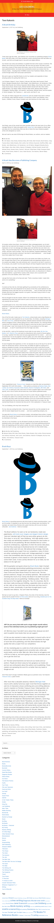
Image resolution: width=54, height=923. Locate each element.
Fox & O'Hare (10, 903)
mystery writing (20, 729)
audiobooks (25, 95)
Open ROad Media (30, 729)
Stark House (21, 731)
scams (5, 909)
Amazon (6, 727)
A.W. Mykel (7, 141)
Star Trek (38, 909)
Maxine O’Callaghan (34, 387)
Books (4, 763)
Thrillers (44, 731)
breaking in (48, 898)
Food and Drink (6, 789)
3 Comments (7, 439)
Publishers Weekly (41, 729)
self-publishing (13, 731)
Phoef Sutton (9, 151)
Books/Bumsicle (6, 766)
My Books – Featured (8, 825)
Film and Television (7, 787)
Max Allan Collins (15, 147)
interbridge (36, 920)
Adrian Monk (5, 898)
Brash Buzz (6, 446)
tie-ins (27, 912)
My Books (5, 823)
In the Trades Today (7, 800)
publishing (5, 731)
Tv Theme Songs (26, 915)
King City (4, 804)
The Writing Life (6, 868)
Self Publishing (14, 431)
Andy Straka (14, 141)
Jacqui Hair (30, 127)
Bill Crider (29, 141)
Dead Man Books (7, 772)
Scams (4, 840)
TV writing (34, 915)
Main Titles (5, 808)
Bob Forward (36, 141)
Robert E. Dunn (18, 151)
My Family (5, 827)
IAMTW (4, 797)
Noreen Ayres (14, 149)
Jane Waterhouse (12, 145)
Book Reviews (6, 761)
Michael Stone (6, 149)
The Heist (5, 853)
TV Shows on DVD (7, 880)
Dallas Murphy (14, 143)
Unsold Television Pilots (9, 882)
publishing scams (39, 906)
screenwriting (14, 909)
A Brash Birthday (8, 25)
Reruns (4, 838)
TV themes (20, 915)
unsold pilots (42, 915)
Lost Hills (48, 903)
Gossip (4, 793)
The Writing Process (7, 870)
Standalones (31, 909)
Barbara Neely (22, 141)
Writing (4, 887)
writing (46, 915)
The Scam (5, 863)
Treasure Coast (19, 437)
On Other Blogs (6, 831)
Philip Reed (33, 149)
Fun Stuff (4, 791)
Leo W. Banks (30, 145)
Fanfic (4, 783)
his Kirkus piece (23, 596)
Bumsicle (4, 768)
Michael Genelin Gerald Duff (40, 147)
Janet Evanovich (20, 903)
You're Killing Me (6, 889)
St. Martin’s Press (13, 333)
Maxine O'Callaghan (26, 147)
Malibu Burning (6, 810)
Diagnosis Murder (7, 774)
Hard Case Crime (37, 727)
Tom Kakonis (35, 151)
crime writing (28, 727)
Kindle (4, 729)
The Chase (5, 851)
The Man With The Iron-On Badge (11, 861)
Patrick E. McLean (24, 149)
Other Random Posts (8, 834)
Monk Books (5, 814)
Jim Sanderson (21, 145)
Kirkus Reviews (10, 729)
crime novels (20, 727)
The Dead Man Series (45, 909)
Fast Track (5, 785)
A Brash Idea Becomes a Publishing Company (19, 160)
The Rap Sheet (29, 731)
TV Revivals (5, 878)
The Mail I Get (6, 859)
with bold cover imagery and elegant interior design (30, 534)
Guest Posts (5, 795)
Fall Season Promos (7, 780)
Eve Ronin (5, 778)
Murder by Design (7, 817)
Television (5, 848)
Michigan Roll (40, 682)
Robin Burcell (27, 151)
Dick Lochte (22, 143)
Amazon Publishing (18, 898)
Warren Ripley (43, 151)
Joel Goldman (26, 435)
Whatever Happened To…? (9, 885)
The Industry (5, 855)
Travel (4, 874)
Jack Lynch (5, 389)
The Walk (4, 865)
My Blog (4, 821)
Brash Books (44, 141)
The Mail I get (12, 912)
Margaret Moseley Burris (41, 145)
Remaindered (6, 836)
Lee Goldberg (27, 7)
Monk (12, 906)
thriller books (38, 731)
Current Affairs (6, 770)
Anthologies (24, 898)
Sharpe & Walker (6, 846)
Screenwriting (6, 842)
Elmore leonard (46, 433)
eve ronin (41, 901)
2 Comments (7, 153)
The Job (4, 857)
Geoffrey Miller (44, 143)
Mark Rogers (5, 147)
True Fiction (5, 876)
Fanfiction (4, 903)
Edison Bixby (5, 776)
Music (3, 819)
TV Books (38, 912)
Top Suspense (6, 872)
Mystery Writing (14, 725)
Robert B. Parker (48, 906)
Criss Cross (10, 320)
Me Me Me (7, 138)
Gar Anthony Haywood (32, 143)
